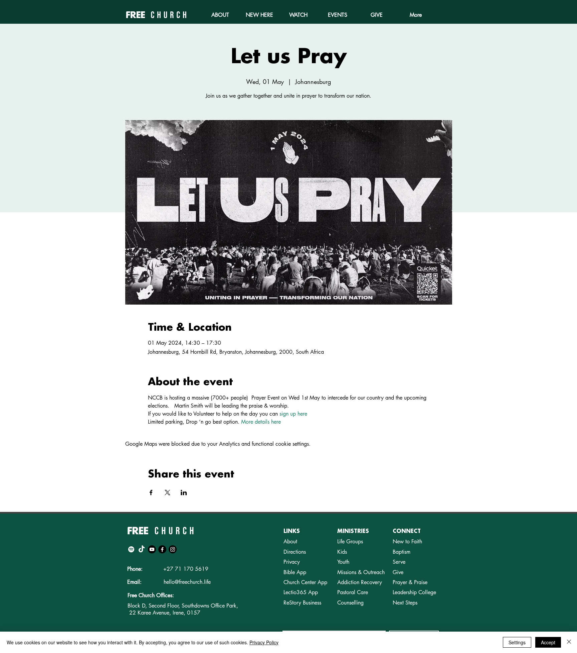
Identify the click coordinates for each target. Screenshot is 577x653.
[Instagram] (173, 549)
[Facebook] (162, 549)
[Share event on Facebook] (151, 492)
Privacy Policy (263, 642)
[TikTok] (142, 549)
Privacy (291, 561)
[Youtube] (152, 549)
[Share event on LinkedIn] (184, 492)
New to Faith (407, 541)
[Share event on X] (167, 492)
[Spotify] (131, 549)
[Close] (569, 642)
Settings (517, 642)
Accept (548, 642)
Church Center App (305, 582)
